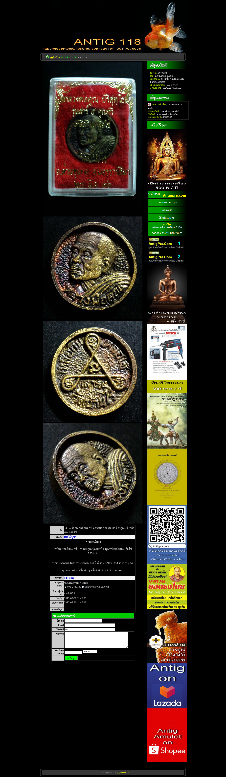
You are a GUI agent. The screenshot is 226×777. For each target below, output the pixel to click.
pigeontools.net (123, 772)
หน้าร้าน (55, 57)
